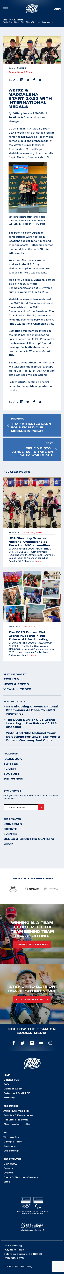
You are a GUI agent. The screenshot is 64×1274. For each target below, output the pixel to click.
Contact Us (11, 1079)
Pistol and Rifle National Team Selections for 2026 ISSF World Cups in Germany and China (33, 736)
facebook (12, 758)
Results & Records (15, 1119)
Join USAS (12, 824)
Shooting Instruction (17, 1124)
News (12, 20)
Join (57, 9)
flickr (9, 768)
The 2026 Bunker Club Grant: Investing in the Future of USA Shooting (31, 723)
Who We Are (11, 1137)
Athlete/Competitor (16, 1110)
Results (20, 20)
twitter (10, 763)
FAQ (6, 1084)
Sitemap (9, 1097)
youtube (11, 773)
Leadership (11, 1150)
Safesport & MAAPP (16, 1093)
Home (5, 20)
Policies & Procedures (18, 1115)
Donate (10, 828)
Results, (13, 72)
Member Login (13, 1088)
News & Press (25, 72)
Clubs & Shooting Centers (28, 838)
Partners (9, 1146)
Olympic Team (12, 1141)
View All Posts (17, 689)
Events (10, 833)
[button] (21, 80)
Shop (8, 843)
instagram (13, 778)
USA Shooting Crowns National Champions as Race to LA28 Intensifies (32, 710)
